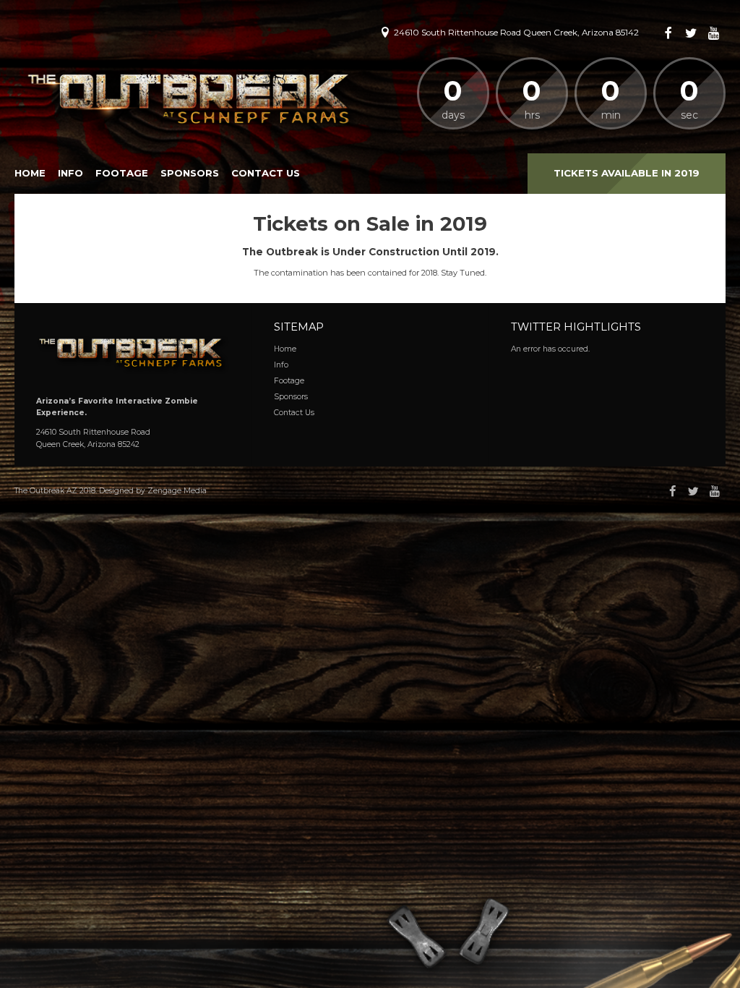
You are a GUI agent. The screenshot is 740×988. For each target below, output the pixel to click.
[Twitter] (691, 33)
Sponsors (189, 173)
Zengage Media (177, 490)
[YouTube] (714, 33)
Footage (121, 173)
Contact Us (265, 173)
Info (70, 173)
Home (30, 173)
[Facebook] (668, 33)
